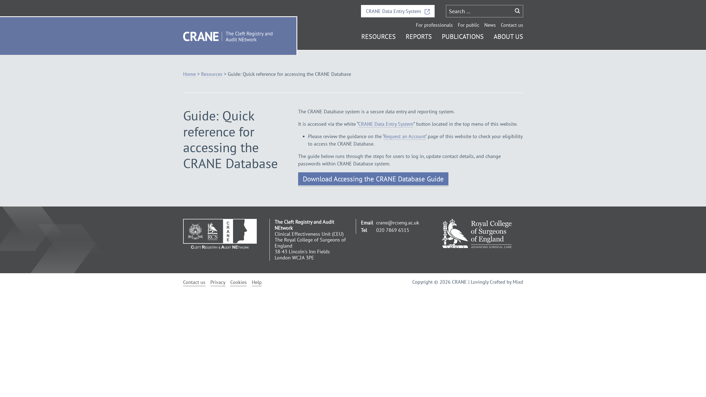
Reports (419, 36)
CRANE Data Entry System (394, 11)
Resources (378, 36)
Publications (463, 36)
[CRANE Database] (223, 233)
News (490, 25)
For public (468, 25)
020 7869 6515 (392, 230)
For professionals (434, 25)
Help (257, 282)
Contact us (512, 25)
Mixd (518, 282)
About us (508, 36)
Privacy (217, 282)
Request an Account (405, 136)
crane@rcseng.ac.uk (397, 222)
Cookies (238, 282)
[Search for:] (479, 11)
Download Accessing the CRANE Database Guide (373, 178)
